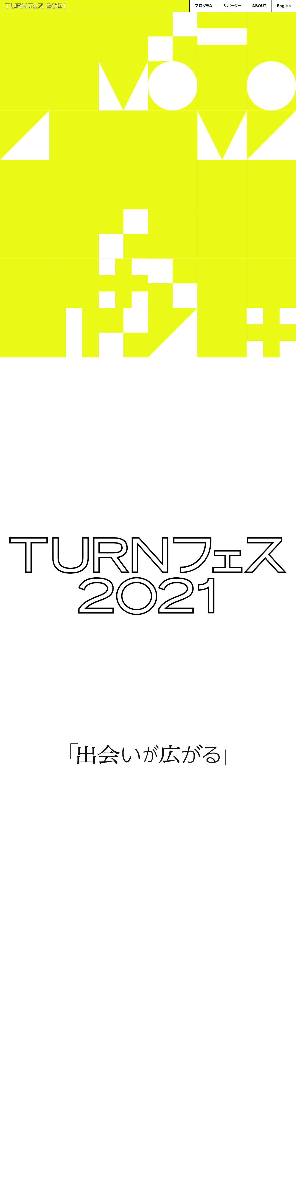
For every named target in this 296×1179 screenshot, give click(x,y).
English (284, 5)
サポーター (232, 5)
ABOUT (259, 5)
